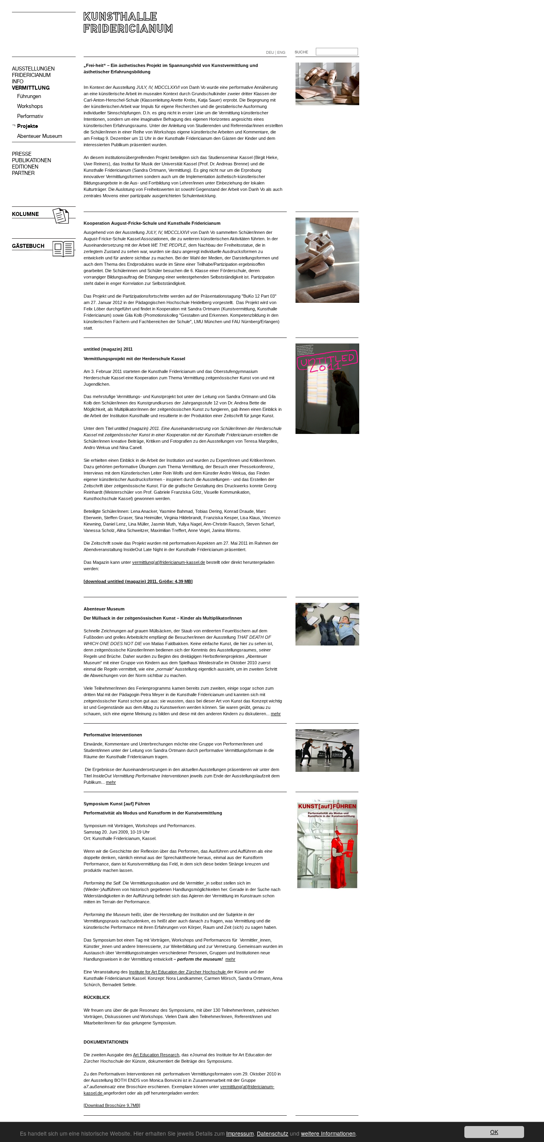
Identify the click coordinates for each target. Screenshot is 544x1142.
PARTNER (23, 173)
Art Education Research (156, 1054)
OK (494, 1132)
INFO (17, 81)
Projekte (27, 126)
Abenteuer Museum (39, 136)
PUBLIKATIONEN (31, 160)
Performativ (30, 116)
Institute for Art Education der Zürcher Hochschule (178, 971)
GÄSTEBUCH (28, 246)
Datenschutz (272, 1133)
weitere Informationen (328, 1133)
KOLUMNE (25, 214)
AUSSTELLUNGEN (33, 69)
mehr (276, 713)
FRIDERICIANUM (31, 75)
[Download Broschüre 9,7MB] (112, 1105)
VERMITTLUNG (31, 88)
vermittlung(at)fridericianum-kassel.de (168, 562)
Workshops (30, 106)
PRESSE (21, 154)
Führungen (29, 96)
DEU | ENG (276, 52)
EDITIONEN (25, 167)
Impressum (240, 1133)
